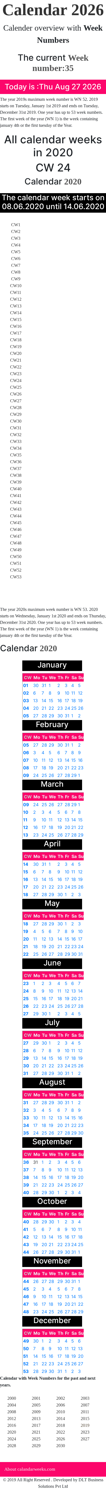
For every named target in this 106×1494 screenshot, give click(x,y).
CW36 (15, 461)
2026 (60, 1439)
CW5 (15, 251)
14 (44, 700)
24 (67, 708)
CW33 (15, 441)
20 (36, 708)
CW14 (15, 312)
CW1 (15, 224)
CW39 (15, 482)
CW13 (15, 306)
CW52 (15, 570)
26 (80, 708)
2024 (11, 1439)
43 (26, 1244)
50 (26, 1348)
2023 (85, 1432)
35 (26, 1133)
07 (26, 760)
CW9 (15, 279)
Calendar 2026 (53, 10)
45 (26, 1289)
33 (26, 1117)
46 (26, 1296)
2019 (85, 1425)
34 (26, 1125)
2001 (36, 1398)
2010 (60, 1411)
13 (35, 700)
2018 (60, 1425)
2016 (11, 1425)
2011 (85, 1411)
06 (26, 752)
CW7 (15, 265)
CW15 (15, 319)
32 (26, 1110)
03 (26, 700)
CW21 (15, 360)
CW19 (15, 346)
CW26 (15, 394)
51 (25, 1356)
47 (26, 1304)
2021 (36, 1432)
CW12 (15, 299)
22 (51, 708)
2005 (36, 1405)
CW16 (15, 326)
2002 (60, 1398)
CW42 (15, 502)
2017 (36, 1425)
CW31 (15, 428)
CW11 (15, 292)
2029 (36, 1445)
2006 (60, 1405)
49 (26, 1341)
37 (26, 1169)
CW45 (15, 522)
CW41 (15, 495)
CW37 (15, 468)
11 (73, 693)
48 (26, 1311)
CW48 (15, 543)
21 (44, 708)
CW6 (15, 258)
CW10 (15, 285)
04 (26, 708)
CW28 (15, 407)
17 (67, 700)
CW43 (15, 509)
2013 (36, 1418)
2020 (11, 1432)
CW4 (15, 245)
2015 (85, 1418)
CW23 (15, 373)
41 (25, 1229)
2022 (60, 1432)
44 (26, 1252)
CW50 (15, 556)
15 (51, 700)
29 (51, 715)
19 (80, 700)
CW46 (15, 529)
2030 (60, 1445)
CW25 (15, 387)
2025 (36, 1439)
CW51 (15, 563)
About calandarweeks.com (29, 1469)
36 (26, 1162)
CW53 (15, 577)
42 (26, 1237)
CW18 (15, 340)
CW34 (15, 448)
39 (26, 1185)
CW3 (15, 238)
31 (44, 685)
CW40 (15, 489)
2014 (60, 1418)
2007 (85, 1405)
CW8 (15, 272)
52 (26, 1363)
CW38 (15, 475)
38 (26, 1177)
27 (35, 715)
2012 (11, 1418)
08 (26, 767)
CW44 (15, 516)
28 (44, 715)
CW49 (15, 549)
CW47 (15, 536)
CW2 (15, 231)
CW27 (15, 400)
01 (25, 685)
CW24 (15, 380)
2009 (36, 1411)
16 (59, 700)
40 (26, 1192)
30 (36, 685)
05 (26, 715)
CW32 (15, 434)
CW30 (15, 421)
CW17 (15, 333)
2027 (85, 1439)
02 (26, 693)
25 (74, 708)
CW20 (15, 353)
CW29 (15, 414)
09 (26, 775)
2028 (11, 1445)
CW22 (15, 367)
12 (80, 693)
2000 (11, 1398)
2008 (11, 1411)
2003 (85, 1398)
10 (67, 693)
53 (26, 1371)
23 (60, 708)
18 (73, 700)
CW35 (15, 455)
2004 (11, 1405)
